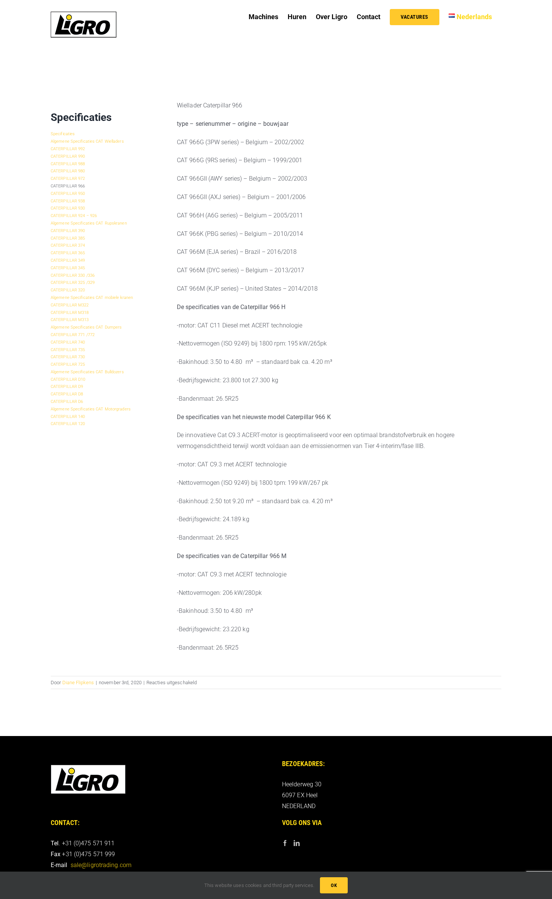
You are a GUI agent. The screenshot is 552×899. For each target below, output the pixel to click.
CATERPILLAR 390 (68, 230)
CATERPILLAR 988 (68, 163)
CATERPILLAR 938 (68, 201)
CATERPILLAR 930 (68, 208)
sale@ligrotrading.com (101, 865)
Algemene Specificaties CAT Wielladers (87, 141)
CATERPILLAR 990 (68, 156)
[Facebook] (285, 843)
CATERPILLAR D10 (68, 379)
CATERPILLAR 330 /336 (73, 275)
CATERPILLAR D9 (67, 386)
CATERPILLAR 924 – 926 (74, 215)
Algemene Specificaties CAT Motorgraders (91, 409)
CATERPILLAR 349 (68, 260)
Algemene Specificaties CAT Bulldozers (87, 372)
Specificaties (63, 133)
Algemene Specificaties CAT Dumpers (86, 327)
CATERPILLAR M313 (70, 319)
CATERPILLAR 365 (68, 252)
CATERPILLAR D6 (67, 401)
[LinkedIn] (297, 843)
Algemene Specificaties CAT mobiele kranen (92, 297)
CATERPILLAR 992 (68, 148)
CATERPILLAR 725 (68, 364)
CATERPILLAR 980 (68, 171)
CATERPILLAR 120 (68, 423)
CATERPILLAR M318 (70, 312)
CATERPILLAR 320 (68, 290)
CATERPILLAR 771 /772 (73, 334)
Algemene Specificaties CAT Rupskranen (89, 223)
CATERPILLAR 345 (68, 267)
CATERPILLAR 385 (68, 238)
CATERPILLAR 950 (68, 193)
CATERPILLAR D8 (67, 394)
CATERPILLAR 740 (68, 342)
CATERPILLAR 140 (68, 416)
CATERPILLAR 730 (68, 356)
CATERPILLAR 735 (68, 349)
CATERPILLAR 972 (68, 178)
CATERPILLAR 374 (68, 245)
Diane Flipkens (78, 682)
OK (334, 885)
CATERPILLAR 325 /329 (73, 282)
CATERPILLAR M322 (70, 305)
